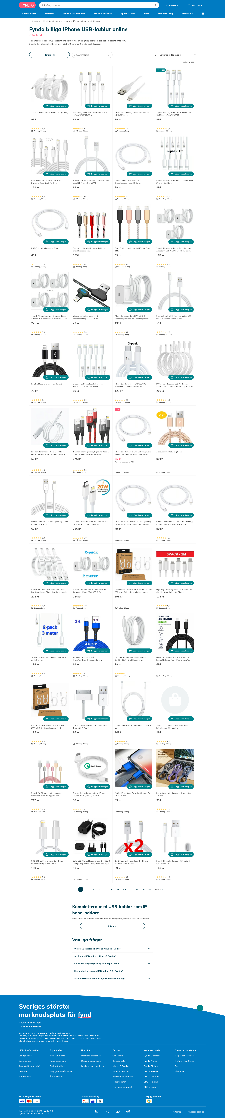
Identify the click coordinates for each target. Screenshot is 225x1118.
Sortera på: (165, 54)
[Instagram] (107, 1111)
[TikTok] (97, 1111)
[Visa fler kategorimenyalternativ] (203, 13)
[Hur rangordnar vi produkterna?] (156, 54)
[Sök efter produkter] (155, 5)
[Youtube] (118, 1111)
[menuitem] (29, 13)
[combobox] (99, 5)
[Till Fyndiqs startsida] (27, 5)
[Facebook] (128, 1111)
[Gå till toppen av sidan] (200, 1008)
